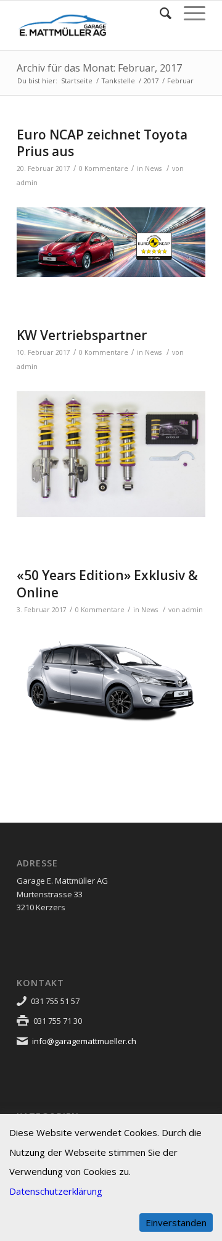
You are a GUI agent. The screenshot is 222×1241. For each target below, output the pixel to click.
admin (27, 182)
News (153, 168)
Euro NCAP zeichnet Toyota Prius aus (102, 143)
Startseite (76, 80)
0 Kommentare (103, 168)
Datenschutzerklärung (55, 1191)
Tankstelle (118, 80)
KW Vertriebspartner (82, 335)
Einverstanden (176, 1222)
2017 (151, 80)
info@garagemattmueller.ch (84, 1041)
